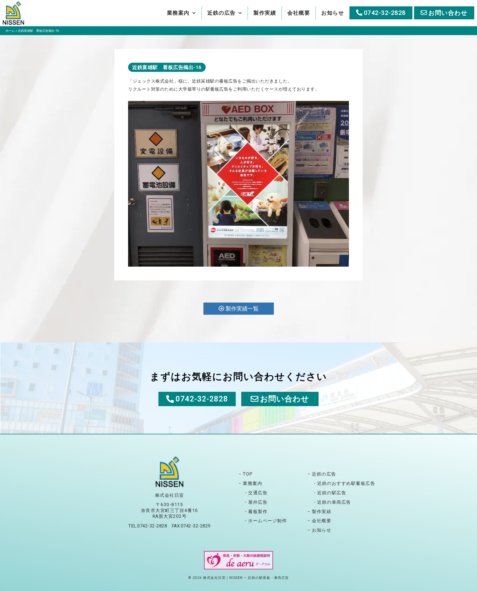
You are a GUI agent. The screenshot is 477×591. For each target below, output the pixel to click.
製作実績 (264, 13)
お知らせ (332, 13)
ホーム (10, 31)
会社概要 (298, 13)
